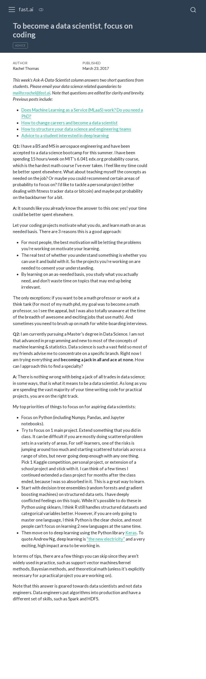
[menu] (12, 9)
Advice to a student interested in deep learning (65, 135)
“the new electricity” (106, 539)
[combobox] (193, 9)
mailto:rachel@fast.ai (31, 92)
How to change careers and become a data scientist (69, 122)
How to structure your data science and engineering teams (76, 129)
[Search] (193, 9)
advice (20, 45)
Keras (131, 532)
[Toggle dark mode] (41, 9)
